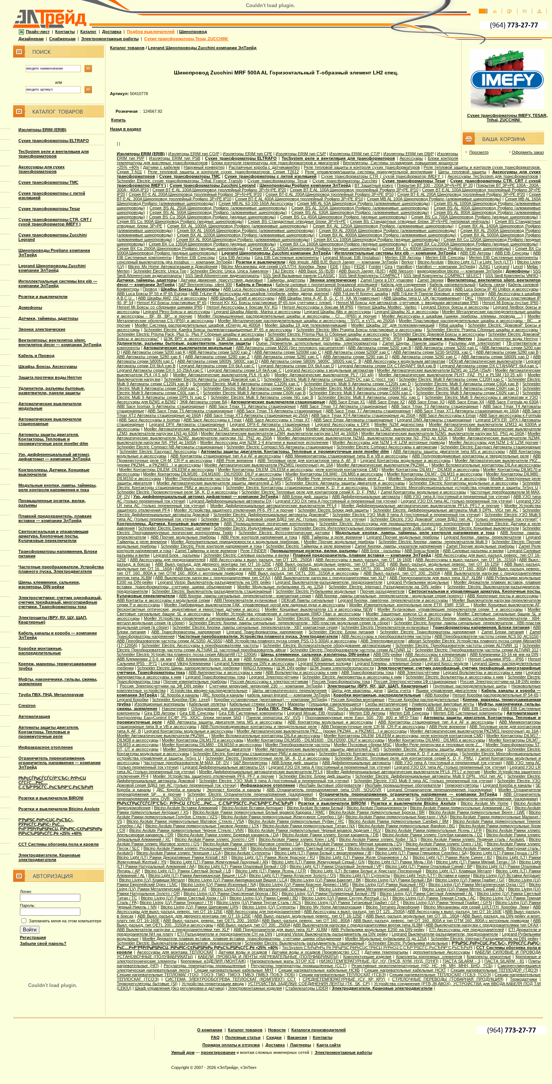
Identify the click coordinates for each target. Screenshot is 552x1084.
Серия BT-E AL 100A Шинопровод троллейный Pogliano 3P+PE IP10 (354, 190)
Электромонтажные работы (110, 38)
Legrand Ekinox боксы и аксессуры (455, 307)
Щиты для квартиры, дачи (357, 690)
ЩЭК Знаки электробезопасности (342, 668)
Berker (407, 262)
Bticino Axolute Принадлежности (376, 807)
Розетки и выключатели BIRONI (50, 798)
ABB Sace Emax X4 (466, 402)
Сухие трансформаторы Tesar (49, 208)
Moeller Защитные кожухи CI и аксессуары (408, 614)
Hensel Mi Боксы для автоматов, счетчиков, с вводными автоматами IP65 (407, 302)
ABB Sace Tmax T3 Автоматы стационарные (434, 406)
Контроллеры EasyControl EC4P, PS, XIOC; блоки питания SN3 (179, 717)
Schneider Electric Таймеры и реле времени (308, 546)
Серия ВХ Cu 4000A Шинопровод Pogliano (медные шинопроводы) (446, 248)
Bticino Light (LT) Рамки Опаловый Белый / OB (242, 866)
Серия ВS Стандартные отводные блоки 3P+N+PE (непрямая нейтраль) (420, 221)
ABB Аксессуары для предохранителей (168, 559)
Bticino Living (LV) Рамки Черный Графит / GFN (447, 902)
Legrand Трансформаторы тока (215, 677)
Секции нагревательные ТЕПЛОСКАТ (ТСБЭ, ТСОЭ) (440, 974)
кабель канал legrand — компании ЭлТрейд (288, 695)
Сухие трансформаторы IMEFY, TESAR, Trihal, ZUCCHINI (507, 117)
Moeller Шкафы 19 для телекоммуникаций (306, 325)
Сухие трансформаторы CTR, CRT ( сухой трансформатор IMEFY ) (55, 221)
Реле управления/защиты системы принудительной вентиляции (368, 172)
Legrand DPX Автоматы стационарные (187, 424)
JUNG (484, 266)
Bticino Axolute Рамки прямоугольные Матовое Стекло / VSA (185, 821)
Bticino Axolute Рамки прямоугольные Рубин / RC (296, 821)
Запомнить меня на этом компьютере (65, 921)
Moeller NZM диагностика (399, 424)
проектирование (218, 1052)
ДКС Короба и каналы (223, 695)
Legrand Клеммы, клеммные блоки (388, 663)
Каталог (88, 31)
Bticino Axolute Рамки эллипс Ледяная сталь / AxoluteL (473, 839)
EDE (334, 266)
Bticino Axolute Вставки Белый (315, 807)
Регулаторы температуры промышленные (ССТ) (299, 965)
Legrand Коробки (133, 699)
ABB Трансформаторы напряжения (185, 632)
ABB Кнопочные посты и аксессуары (502, 595)
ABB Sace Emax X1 (347, 402)
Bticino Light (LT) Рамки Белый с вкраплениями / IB (322, 853)
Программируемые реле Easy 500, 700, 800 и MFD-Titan (362, 717)
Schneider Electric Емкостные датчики (174, 528)
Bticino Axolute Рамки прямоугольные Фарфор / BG (406, 826)
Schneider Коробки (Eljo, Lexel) (181, 699)
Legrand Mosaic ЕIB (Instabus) (352, 257)
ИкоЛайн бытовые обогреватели (330, 785)
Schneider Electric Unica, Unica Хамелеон (229, 271)
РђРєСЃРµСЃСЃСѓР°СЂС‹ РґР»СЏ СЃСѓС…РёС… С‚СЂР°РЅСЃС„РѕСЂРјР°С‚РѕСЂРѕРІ (205, 803)
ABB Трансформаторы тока (367, 672)
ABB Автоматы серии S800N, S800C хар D (217, 361)
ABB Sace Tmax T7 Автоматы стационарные (368, 411)
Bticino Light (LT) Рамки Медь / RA (400, 862)
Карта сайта (329, 1045)
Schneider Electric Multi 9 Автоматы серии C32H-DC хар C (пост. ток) (329, 379)
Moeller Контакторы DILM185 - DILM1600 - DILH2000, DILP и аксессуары (212, 474)
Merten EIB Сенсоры (445, 257)
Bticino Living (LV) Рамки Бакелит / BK (325, 880)
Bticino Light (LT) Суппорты (364, 875)
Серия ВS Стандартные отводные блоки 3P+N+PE (296, 221)
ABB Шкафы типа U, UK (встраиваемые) (422, 298)
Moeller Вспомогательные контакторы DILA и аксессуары (486, 465)
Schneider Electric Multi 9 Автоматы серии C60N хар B (254, 393)
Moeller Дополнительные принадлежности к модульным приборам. (235, 541)
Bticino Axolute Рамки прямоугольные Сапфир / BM (398, 821)
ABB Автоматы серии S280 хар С (286, 356)
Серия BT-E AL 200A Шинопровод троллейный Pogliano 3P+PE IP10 (329, 194)
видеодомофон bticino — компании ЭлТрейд (459, 271)
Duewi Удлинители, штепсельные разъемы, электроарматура (316, 343)
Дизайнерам (31, 38)
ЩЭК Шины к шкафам (238, 338)
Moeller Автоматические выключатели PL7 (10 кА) (323, 374)
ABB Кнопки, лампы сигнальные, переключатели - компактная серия (245, 595)
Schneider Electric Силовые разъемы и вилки (247, 555)
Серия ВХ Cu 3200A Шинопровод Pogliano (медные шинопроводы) (314, 248)
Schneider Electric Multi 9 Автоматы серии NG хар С (369, 397)
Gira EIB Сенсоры (196, 713)
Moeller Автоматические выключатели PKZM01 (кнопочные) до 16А (268, 465)
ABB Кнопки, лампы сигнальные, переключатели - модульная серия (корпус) (389, 595)
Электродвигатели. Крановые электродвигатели (49, 857)
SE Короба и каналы (179, 695)
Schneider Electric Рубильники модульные (316, 591)
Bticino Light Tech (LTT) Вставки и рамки (432, 875)
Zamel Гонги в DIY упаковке (387, 280)
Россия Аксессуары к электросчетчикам (269, 681)
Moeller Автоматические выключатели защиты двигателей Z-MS (219, 483)
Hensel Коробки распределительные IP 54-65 (495, 695)
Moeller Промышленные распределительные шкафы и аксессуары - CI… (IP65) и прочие (287, 316)
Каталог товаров (127, 47)
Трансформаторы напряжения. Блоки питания (481, 627)
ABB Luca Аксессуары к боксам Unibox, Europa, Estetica (276, 289)
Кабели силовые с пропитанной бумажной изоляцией (326, 284)
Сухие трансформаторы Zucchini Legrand (213, 185)
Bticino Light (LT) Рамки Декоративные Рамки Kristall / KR (172, 857)
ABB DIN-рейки (387, 654)
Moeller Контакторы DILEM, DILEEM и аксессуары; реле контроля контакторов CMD (298, 469)
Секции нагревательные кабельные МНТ (234, 970)
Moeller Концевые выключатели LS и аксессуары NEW (319, 609)
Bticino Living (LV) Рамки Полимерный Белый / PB (329, 893)
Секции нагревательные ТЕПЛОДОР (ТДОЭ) (494, 970)
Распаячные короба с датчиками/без (264, 167)
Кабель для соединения (403, 284)
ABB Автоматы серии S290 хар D (355, 356)
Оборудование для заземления (221, 708)
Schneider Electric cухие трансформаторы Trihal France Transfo (180, 181)
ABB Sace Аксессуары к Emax (447, 415)
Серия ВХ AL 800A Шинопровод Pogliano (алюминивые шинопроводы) (243, 239)
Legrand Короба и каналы (507, 785)
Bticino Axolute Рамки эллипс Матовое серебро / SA (251, 844)
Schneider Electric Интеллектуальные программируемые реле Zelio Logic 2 (364, 528)
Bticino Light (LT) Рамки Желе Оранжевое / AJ (363, 857)
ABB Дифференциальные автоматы (366, 496)
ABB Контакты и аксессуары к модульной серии (163, 600)
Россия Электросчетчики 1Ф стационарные (415, 681)
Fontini (375, 266)
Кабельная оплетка (207, 704)
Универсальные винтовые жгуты (443, 704)
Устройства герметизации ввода (213, 983)
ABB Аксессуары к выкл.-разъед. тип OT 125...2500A (261, 559)
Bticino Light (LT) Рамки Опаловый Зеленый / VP (336, 866)
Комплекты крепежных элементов (429, 956)
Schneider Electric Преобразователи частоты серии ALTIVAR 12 (350, 650)
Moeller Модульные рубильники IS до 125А (280, 586)
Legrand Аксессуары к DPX (342, 424)
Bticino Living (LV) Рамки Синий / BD (263, 898)
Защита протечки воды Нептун (50, 377)
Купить (118, 120)
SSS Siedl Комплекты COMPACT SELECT (442, 275)
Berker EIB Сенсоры (195, 257)
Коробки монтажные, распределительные (40, 650)
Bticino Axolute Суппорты (247, 853)
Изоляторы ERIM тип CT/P (354, 153)
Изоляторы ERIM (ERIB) (42, 129)
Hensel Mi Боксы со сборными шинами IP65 (159, 307)
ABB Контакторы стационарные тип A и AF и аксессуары (225, 456)
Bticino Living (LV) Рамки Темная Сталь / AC (434, 898)
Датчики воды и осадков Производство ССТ (316, 952)
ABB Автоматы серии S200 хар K (154, 352)
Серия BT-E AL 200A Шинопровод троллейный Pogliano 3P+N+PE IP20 (195, 194)
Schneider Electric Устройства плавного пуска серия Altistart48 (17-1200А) (187, 654)
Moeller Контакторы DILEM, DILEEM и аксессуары (166, 469)
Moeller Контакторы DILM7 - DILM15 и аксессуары (435, 474)
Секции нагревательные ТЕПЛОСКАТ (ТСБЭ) (342, 974)
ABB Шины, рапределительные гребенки (351, 659)
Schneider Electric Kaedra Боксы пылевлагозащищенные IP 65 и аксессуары (218, 329)
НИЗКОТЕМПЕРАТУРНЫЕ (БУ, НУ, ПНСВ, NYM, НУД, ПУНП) (378, 961)
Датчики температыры (386, 952)
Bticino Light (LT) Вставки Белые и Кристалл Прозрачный (366, 871)
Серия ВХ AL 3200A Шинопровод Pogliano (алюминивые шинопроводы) (246, 235)
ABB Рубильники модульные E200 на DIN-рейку (378, 929)
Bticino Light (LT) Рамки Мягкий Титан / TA (475, 862)
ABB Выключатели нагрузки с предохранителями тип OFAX (212, 577)
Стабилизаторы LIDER (306, 988)
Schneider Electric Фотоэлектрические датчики (284, 532)
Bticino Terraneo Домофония (393, 907)
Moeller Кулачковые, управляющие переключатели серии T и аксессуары (450, 609)
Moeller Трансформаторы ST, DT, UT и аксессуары (437, 478)
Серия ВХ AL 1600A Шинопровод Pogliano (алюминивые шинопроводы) (246, 230)
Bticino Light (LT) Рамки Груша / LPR (504, 853)
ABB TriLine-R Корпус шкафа (360, 293)
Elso (346, 266)
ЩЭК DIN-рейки (291, 668)
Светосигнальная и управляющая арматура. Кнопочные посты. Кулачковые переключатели (53, 536)
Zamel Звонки (430, 280)
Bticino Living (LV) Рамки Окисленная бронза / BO (231, 893)
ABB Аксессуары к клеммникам (435, 654)
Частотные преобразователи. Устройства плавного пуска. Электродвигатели (61, 569)
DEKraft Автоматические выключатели (485, 361)
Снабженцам (62, 38)
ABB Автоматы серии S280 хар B (507, 352)
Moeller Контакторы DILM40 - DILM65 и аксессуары (334, 474)
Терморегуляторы (462, 785)
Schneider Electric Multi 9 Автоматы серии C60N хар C (360, 393)
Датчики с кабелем (161, 167)
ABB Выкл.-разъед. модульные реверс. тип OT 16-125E (330, 564)
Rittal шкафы (451, 325)
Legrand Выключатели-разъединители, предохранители (328, 582)
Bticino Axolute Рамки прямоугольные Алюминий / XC (460, 807)
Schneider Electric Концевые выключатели (479, 528)
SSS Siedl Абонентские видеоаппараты (222, 275)
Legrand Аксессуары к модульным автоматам (329, 370)
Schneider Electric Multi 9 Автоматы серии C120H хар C (451, 379)
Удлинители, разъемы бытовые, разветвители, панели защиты (51, 390)
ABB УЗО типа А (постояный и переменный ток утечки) (457, 496)
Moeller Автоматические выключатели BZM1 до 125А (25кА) (434, 370)
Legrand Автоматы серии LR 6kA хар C (244, 370)
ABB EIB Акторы (475, 253)
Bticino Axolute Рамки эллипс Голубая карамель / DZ (432, 835)
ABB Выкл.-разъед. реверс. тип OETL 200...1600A (347, 568)
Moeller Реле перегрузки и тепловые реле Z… (341, 478)
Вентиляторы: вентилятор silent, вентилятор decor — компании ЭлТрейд (59, 342)
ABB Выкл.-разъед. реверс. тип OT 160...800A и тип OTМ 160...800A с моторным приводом (441, 920)
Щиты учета (399, 690)
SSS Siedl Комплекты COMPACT (369, 275)
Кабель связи (491, 284)
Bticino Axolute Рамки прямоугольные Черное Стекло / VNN (186, 830)
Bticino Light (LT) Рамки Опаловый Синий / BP (428, 866)
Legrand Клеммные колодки (324, 663)
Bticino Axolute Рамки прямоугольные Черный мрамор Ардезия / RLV (314, 830)
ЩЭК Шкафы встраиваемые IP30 (297, 338)
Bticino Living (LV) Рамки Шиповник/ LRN (199, 907)
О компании (209, 1030)
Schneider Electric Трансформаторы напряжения (428, 632)
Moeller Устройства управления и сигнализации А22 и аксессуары (208, 618)
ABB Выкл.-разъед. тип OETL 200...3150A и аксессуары (303, 573)
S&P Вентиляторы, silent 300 (205, 284)
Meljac (532, 266)
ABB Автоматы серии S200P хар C (357, 352)
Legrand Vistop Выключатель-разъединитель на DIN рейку (214, 582)
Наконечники (174, 708)
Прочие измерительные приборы (194, 681)
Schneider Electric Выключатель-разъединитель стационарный (211, 591)
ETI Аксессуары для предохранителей (466, 929)
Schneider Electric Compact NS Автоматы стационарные (279, 447)
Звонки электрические (41, 329)
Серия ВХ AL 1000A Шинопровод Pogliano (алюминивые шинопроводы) (237, 226)
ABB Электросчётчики (418, 672)
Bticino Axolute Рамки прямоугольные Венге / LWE (477, 812)
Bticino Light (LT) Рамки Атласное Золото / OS (292, 875)
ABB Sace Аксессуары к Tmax (213, 420)
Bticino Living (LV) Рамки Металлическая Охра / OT (476, 884)
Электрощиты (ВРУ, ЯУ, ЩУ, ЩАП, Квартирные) (377, 686)
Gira (388, 266)
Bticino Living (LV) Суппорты (269, 907)
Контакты (65, 31)
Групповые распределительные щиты (470, 686)
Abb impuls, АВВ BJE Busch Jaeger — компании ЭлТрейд (343, 262)
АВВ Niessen (401, 271)
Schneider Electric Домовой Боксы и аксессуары (439, 334)
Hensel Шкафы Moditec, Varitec (387, 307)
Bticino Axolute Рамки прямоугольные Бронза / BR (377, 812)
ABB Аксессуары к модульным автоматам (404, 361)
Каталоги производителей (318, 1030)
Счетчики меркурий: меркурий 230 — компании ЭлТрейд (266, 686)
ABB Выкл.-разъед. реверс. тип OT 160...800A (442, 568)
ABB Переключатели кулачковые (245, 600)
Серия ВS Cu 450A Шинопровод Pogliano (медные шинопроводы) (343, 217)
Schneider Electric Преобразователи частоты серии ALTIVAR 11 (456, 645)
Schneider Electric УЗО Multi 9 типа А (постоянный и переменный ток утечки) (406, 514)
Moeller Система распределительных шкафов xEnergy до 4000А (198, 325)
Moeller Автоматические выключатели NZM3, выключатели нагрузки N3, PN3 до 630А (362, 438)
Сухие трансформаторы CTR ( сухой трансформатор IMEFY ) (382, 176)
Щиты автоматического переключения (289, 690)
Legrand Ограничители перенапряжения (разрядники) (440, 789)
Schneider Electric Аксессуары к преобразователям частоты (200, 645)
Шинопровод (193, 31)
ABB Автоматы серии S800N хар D (495, 356)
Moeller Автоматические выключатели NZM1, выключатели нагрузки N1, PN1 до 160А (443, 433)
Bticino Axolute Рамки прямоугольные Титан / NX (308, 826)
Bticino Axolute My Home (484, 803)
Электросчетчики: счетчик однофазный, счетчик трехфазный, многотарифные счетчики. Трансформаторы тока (60, 602)
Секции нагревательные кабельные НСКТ (405, 970)
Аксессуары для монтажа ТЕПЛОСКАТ (175, 952)
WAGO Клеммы (258, 668)
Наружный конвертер (204, 167)
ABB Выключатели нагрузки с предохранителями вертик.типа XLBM (357, 925)
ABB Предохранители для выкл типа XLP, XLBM (435, 577)
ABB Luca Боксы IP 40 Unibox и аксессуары (496, 289)
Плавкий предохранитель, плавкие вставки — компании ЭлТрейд (55, 518)
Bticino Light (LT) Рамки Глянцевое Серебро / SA (420, 853)
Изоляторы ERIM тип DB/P (408, 153)
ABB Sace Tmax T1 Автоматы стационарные (252, 406)
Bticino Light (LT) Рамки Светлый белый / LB (188, 871)
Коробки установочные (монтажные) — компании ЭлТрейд (270, 699)
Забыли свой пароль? (43, 943)
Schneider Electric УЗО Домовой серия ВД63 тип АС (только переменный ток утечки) (283, 519)
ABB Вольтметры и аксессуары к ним (301, 672)
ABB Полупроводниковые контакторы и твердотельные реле (470, 456)
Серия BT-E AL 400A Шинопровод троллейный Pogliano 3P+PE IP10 (299, 199)
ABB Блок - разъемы (381, 550)
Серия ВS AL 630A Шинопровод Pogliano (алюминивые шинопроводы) (360, 212)
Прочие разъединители (382, 591)
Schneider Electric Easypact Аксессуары (158, 451)
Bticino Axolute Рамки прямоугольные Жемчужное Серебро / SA (281, 817)
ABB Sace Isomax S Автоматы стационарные (161, 406)
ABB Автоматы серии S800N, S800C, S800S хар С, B (311, 361)
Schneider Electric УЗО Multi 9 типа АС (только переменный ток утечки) (423, 780)
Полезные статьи (243, 1037)
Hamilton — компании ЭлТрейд (445, 266)
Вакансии (297, 1037)
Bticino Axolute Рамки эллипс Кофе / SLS (378, 839)
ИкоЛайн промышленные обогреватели (402, 785)
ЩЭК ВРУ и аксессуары (187, 338)
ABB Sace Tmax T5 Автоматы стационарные (190, 411)
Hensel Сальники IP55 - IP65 (496, 659)
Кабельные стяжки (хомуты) (256, 704)
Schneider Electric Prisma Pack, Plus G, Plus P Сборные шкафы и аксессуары (190, 334)
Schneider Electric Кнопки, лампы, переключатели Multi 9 (433, 541)
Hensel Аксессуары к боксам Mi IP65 (318, 307)
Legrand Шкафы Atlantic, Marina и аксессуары (257, 311)
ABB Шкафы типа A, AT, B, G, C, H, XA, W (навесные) (329, 298)
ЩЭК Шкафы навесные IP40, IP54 (368, 338)
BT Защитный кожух (373, 185)
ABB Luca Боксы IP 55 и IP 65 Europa (152, 293)
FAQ (215, 1037)
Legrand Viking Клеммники (186, 663)
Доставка (111, 31)
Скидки (274, 1037)
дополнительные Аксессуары (441, 952)
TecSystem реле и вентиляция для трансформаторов (53, 153)
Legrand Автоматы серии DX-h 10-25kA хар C (160, 370)
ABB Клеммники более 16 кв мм (207, 659)
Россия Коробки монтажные (358, 699)
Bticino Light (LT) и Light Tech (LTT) (480, 262)
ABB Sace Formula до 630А (512, 402)
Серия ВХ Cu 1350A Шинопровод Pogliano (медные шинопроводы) (212, 244)
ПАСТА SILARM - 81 (504, 961)
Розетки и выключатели (43, 296)
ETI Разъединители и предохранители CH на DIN (224, 934)
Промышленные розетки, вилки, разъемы (313, 550)
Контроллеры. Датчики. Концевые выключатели (168, 523)
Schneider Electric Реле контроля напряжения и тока (211, 546)
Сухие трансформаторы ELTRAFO (53, 140)
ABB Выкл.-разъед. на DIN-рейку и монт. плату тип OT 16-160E (236, 568)
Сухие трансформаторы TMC (48, 182)
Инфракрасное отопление (45, 747)
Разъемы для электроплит (475, 343)
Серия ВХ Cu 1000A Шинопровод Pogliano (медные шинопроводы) (377, 239)
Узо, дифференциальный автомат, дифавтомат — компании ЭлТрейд (54, 456)
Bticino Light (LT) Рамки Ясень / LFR (270, 871)
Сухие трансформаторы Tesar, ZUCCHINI (186, 38)
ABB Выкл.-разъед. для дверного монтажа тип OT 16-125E (213, 564)
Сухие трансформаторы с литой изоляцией (271, 176)
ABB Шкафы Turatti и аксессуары (242, 298)
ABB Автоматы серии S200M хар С (287, 352)
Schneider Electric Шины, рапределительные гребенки (188, 668)
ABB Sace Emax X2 (386, 402)
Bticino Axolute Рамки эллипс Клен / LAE (297, 839)
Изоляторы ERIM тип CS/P (301, 153)
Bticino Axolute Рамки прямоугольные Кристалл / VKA (395, 817)
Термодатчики (523, 979)
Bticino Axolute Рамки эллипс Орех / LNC (444, 844)
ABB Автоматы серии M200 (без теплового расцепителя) (290, 347)
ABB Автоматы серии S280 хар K (149, 356)
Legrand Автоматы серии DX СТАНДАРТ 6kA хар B (387, 365)
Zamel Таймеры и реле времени (206, 550)
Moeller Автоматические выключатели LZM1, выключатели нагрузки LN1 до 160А (223, 429)
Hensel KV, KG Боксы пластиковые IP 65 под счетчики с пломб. (271, 302)
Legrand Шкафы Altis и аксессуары (337, 311)
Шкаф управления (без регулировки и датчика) (180, 988)
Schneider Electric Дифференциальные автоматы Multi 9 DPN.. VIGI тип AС (445, 510)
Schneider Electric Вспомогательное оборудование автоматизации (327, 645)
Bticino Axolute (431, 262)
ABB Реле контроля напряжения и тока (259, 537)
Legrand (501, 266)
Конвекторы (128, 289)
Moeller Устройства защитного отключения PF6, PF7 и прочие (234, 510)
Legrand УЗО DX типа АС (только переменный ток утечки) (456, 501)
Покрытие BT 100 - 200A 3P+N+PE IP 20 (435, 185)
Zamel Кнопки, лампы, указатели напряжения (398, 546)
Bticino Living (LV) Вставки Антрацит (507, 875)
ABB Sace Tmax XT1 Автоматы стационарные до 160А (467, 411)
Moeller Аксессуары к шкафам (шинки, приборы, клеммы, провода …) (452, 316)
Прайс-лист (38, 31)
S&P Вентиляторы (250, 762)
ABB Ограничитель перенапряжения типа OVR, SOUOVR (324, 789)
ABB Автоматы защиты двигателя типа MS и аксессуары (449, 451)
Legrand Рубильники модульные (418, 582)
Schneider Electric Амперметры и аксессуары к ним (352, 677)
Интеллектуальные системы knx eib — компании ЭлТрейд (57, 283)
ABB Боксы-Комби (421, 550)
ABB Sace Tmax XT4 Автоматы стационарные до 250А (363, 415)
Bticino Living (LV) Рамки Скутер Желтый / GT (345, 898)
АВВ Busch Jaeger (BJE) (362, 271)
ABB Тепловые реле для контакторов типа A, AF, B (307, 460)
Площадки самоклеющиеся (335, 704)
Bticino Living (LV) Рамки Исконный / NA (218, 884)
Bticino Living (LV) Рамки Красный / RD (388, 884)
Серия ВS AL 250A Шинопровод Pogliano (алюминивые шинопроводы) (218, 208)
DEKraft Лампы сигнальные (307, 600)
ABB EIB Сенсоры (512, 253)
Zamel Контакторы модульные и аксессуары (423, 492)
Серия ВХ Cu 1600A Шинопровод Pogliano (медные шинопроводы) (343, 244)
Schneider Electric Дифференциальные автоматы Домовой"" (271, 514)
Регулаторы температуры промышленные (205, 965)
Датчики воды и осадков (243, 952)
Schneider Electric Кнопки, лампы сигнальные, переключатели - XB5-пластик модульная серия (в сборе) (289, 623)
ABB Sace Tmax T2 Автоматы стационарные (343, 406)
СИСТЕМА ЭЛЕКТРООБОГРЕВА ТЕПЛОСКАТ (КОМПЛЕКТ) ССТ (230, 979)
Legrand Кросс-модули (447, 663)
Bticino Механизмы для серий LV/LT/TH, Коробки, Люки (273, 266)
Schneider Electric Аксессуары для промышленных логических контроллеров (394, 523)
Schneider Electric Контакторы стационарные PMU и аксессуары (254, 753)
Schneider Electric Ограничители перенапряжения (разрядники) (250, 794)
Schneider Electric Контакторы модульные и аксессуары (463, 483)
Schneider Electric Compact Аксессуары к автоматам (386, 447)
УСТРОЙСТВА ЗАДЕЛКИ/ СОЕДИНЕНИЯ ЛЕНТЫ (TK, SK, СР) (309, 983)
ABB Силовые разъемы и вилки (473, 550)
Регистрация (33, 937)
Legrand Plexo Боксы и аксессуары (176, 311)
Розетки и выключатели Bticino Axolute (59, 809)
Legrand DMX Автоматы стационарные (434, 420)
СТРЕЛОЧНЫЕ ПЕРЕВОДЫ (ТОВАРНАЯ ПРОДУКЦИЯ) (448, 979)
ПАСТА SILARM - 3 (461, 961)
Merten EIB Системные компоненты (503, 257)
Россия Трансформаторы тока (341, 681)
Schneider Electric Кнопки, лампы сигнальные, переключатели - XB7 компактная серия (254, 627)
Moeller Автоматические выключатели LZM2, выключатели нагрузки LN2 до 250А (384, 429)
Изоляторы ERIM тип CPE (247, 153)
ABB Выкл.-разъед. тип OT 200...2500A (401, 573)
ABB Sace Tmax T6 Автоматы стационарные (279, 411)
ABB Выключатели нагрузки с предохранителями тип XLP (330, 577)
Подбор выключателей (151, 31)
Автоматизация (34, 716)
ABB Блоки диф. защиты (305, 496)
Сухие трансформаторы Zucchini (344, 181)
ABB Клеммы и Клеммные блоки (275, 659)
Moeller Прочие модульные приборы (339, 541)
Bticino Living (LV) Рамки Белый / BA (398, 880)
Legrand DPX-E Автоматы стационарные (270, 424)
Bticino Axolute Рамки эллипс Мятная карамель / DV (353, 844)
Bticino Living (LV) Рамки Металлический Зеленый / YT (263, 889)
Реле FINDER (253, 550)
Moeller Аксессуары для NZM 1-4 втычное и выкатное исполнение (264, 442)
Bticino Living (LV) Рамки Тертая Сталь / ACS (258, 902)
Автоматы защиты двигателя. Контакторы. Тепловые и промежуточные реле (48, 732)
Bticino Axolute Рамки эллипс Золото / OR (215, 839)
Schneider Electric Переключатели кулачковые (385, 627)
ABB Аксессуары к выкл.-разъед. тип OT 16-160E (363, 559)
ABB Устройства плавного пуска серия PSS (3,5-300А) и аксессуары (291, 641)
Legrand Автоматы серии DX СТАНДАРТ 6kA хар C (489, 365)
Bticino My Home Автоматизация (331, 907)
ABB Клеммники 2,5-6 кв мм (144, 659)
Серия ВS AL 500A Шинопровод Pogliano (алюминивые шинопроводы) (218, 212)
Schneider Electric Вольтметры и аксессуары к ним (455, 677)
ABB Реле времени (234, 460)
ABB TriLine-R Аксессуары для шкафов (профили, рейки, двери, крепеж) (259, 293)
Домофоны (30, 307)
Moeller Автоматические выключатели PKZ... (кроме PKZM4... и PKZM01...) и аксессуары (322, 731)
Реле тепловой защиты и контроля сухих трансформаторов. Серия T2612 (223, 172)
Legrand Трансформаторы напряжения (264, 632)
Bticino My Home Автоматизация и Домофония (172, 266)
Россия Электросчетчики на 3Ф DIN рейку (162, 686)
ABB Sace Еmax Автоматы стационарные (353, 420)
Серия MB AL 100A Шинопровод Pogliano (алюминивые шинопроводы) (434, 199)
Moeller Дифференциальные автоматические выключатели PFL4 (273, 505)
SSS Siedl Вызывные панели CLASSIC (299, 275)
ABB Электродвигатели (382, 641)
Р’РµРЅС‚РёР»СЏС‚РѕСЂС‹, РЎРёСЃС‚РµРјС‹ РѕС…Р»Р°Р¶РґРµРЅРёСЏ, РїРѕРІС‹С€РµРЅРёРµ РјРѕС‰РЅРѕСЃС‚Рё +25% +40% (60, 827)
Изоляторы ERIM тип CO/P (193, 153)
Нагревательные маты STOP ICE (282, 961)
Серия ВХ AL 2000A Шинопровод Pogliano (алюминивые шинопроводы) (388, 230)
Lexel (518, 266)
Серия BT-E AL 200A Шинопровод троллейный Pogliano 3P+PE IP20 (461, 194)
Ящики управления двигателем (446, 690)
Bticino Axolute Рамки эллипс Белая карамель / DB (330, 835)
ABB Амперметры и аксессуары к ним (225, 672)
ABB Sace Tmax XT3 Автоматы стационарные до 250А (256, 415)
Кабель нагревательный (452, 284)
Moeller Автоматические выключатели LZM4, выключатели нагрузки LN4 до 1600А (279, 433)
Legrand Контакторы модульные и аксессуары (405, 460)
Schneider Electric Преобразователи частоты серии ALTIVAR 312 (476, 650)
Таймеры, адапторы (286, 280)
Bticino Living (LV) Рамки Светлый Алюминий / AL (426, 893)
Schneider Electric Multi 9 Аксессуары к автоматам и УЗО (481, 397)
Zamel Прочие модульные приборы (480, 546)
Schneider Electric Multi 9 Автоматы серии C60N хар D (467, 393)
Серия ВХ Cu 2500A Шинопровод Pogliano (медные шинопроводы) (181, 248)
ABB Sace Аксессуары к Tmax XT (277, 420)
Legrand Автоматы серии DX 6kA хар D (296, 365)
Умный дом (183, 1052)
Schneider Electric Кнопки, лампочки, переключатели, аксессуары (340, 618)
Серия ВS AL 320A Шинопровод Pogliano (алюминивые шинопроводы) (360, 208)
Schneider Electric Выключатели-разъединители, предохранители (179, 943)
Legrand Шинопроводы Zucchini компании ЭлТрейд (52, 268)
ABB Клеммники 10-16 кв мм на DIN (504, 654)
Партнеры (300, 1045)
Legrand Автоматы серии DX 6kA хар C (217, 365)
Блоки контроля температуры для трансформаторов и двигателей (275, 162)
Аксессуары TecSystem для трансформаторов (493, 176)
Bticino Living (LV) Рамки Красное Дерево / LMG (304, 884)
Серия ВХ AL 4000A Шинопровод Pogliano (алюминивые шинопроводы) (388, 235)
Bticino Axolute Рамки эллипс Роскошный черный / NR (195, 848)
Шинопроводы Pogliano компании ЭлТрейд (305, 185)
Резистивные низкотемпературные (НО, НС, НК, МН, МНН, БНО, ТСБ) (422, 965)
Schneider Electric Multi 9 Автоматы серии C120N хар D (357, 384)
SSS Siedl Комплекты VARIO (511, 275)
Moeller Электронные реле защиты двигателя (207, 749)
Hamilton (404, 266)
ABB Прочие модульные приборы (183, 537)
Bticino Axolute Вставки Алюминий (186, 807)
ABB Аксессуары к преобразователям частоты (386, 636)
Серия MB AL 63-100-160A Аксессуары (256, 203)
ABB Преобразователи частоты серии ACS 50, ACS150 (486, 636)
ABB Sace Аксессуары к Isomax (149, 420)
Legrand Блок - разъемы (176, 555)
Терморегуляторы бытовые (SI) (147, 983)
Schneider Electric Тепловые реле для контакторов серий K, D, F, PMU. (309, 492)
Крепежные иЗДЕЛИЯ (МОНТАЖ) (213, 961)
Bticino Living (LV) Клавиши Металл (152, 880)
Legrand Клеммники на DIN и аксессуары (254, 663)
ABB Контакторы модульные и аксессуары (330, 722)
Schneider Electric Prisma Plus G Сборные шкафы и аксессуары (328, 334)
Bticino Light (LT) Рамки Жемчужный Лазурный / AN (219, 862)
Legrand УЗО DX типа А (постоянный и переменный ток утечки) (336, 501)
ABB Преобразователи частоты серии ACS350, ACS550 (169, 641)
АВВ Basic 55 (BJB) (316, 271)
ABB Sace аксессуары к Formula (510, 415)
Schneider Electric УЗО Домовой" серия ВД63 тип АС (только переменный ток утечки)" (454, 519)
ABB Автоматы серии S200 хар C (446, 347)
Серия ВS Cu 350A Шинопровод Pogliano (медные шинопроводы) (212, 217)
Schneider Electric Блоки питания (341, 632)
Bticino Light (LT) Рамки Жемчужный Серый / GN (317, 862)
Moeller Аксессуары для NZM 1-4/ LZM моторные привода (388, 442)
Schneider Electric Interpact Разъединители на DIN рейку (385, 586)
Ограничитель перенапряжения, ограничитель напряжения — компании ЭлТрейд (59, 762)
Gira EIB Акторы (234, 257)
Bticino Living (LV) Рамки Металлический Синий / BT (368, 889)
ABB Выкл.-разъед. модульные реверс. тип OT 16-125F (445, 564)
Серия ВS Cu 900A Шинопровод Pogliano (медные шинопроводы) (180, 221)
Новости (277, 1030)
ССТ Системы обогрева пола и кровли (58, 844)
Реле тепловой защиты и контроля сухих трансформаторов (362, 167)
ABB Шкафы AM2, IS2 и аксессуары (172, 298)
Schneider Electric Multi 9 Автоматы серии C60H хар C (360, 388)
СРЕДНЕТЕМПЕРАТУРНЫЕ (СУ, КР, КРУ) (344, 979)
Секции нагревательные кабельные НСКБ (319, 970)
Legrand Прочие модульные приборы (402, 537)
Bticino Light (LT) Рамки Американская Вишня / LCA (197, 875)
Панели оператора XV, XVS (273, 717)
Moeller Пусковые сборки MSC (263, 478)
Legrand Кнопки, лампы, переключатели (483, 537)
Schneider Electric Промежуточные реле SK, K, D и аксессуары (177, 492)
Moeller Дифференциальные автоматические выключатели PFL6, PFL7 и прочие (420, 505)
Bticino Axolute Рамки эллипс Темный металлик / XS (397, 848)
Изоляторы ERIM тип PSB (174, 158)
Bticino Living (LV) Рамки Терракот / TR (176, 902)
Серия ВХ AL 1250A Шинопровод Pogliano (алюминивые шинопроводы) (383, 226)
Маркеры (296, 704)
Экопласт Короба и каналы (234, 789)
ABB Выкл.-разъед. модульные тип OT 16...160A (412, 916)
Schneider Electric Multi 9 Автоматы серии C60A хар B (466, 384)
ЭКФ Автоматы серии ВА (203, 402)
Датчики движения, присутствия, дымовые (222, 280)
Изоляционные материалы (160, 704)
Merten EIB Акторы (403, 257)
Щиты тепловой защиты (462, 172)
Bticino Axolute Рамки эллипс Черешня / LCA (178, 853)
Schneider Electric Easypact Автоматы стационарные (490, 447)
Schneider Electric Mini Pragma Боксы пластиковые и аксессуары (359, 329)
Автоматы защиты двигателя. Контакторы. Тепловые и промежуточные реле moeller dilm (53, 439)
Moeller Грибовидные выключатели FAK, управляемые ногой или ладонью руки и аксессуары (254, 605)
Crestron (27, 705)
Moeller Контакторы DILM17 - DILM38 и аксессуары (431, 469)
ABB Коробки (437, 695)
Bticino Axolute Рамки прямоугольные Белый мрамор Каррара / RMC (259, 812)
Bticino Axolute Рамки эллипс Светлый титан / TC (297, 848)
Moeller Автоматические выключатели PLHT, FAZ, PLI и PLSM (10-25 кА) (451, 374)
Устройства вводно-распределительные (208, 690)
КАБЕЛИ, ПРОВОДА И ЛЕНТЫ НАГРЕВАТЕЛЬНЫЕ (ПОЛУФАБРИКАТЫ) (268, 956)
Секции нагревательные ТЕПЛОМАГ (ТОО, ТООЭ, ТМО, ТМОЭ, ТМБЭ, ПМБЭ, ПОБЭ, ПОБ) (206, 974)
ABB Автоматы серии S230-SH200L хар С (432, 352)
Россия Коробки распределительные (423, 699)
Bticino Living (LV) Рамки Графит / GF (470, 880)
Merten (123, 271)
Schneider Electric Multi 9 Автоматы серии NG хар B (262, 397)
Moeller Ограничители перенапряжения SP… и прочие (357, 798)
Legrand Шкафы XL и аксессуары (406, 311)
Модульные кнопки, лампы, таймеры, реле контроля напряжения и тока (57, 487)
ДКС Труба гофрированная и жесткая (363, 708)
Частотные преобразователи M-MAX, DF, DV (186, 762)
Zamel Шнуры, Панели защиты (412, 343)
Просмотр (479, 152)
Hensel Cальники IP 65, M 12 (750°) (429, 659)
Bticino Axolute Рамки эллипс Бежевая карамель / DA (227, 835)
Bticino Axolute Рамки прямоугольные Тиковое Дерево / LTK (202, 826)
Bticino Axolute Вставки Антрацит (252, 807)
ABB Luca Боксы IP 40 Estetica (363, 289)
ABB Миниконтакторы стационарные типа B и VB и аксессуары (346, 456)
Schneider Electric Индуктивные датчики (252, 528)
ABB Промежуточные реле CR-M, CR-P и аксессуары (373, 726)
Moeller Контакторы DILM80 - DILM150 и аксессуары (212, 744)
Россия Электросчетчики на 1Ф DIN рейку (500, 681)
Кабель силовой (523, 284)
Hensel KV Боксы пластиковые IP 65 (171, 302)
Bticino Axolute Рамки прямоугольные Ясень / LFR (433, 830)
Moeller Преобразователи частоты (197, 478)
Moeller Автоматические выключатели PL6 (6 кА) (221, 374)
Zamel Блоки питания (502, 632)
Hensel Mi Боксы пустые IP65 (510, 302)
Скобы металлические (386, 704)
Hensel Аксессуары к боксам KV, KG (242, 307)
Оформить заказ (528, 152)
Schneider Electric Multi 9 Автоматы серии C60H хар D (467, 388)
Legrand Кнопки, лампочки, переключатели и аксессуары (393, 600)
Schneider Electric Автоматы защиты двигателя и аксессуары (345, 483)
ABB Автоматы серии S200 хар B (379, 347)
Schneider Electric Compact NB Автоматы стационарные (170, 447)
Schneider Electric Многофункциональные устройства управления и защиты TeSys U (455, 487)
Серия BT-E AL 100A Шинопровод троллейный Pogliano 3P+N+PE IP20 (219, 190)
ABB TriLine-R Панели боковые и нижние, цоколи (438, 293)
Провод (150, 289)
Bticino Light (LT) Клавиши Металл (459, 871)
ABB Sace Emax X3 (426, 402)
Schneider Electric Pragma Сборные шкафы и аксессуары (482, 329)
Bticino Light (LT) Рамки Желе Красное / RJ (273, 857)
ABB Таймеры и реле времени (332, 537)
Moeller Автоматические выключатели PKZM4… (382, 465)
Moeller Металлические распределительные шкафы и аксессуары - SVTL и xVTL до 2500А (306, 320)
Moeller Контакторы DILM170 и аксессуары (202, 740)
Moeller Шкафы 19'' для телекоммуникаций (392, 325)
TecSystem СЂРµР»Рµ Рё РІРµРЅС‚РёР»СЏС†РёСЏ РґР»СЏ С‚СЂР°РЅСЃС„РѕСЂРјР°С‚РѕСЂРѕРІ (377, 947)
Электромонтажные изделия (255, 988)
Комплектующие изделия (367, 956)
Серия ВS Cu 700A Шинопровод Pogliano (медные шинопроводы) (474, 217)
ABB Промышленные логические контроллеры (269, 523)
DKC (469, 298)
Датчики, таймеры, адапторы (48, 318)
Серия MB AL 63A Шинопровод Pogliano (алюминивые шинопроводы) (363, 203)
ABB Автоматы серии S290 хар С (424, 356)
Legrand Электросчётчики (274, 677)
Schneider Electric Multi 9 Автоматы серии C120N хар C (246, 384)
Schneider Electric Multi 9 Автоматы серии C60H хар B (254, 388)
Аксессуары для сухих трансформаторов (41, 169)
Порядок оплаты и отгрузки (231, 1045)
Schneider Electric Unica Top (159, 271)
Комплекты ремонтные (489, 956)
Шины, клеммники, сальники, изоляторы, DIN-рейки (49, 584)
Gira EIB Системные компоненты (287, 257)
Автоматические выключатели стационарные (278, 402)
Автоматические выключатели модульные (187, 347)
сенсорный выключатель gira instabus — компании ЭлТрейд (174, 262)
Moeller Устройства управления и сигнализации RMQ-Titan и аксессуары (288, 614)
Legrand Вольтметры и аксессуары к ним (482, 672)
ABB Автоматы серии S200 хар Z (220, 352)
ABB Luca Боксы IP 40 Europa (423, 289)
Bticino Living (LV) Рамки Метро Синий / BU (463, 889)
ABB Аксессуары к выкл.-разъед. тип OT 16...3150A (465, 559)
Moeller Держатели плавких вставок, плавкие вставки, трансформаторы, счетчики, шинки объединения (241, 938)
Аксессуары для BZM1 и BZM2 (146, 402)
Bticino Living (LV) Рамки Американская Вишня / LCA (237, 880)
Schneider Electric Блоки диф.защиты (333, 510)
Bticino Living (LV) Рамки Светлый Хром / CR (183, 898)
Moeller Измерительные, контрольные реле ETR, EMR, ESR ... (409, 605)
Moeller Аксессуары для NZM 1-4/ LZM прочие (493, 442)
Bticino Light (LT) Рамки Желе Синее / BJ (452, 857)
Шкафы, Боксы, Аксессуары (47, 366)
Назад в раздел (125, 129)
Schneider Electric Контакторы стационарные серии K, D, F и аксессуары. (297, 487)
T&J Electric (283, 271)
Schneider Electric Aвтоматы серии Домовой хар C (212, 379)
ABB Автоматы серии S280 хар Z (217, 356)
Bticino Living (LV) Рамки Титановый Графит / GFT (352, 902)
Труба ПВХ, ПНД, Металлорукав (51, 694)
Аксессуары (411, 158)
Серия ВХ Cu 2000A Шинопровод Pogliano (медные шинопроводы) (474, 244)
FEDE (359, 266)
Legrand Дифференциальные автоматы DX (230, 501)
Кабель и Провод (36, 355)
